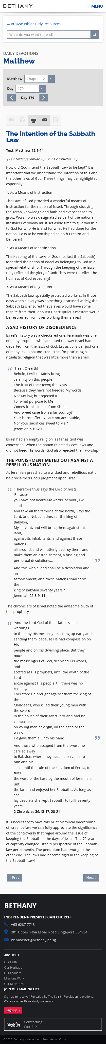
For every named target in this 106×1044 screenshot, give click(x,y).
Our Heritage (13, 968)
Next (88, 877)
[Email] (44, 120)
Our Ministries (14, 984)
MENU (97, 6)
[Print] (33, 120)
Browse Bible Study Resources (35, 23)
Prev (17, 877)
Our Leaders (12, 973)
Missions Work (14, 978)
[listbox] (39, 79)
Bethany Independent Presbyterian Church (18, 6)
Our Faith (10, 962)
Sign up (12, 1010)
